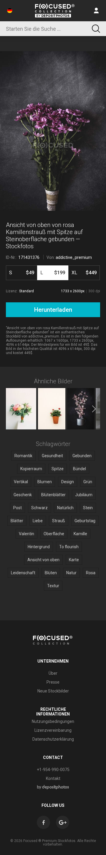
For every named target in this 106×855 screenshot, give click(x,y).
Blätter (17, 520)
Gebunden (82, 455)
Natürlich (65, 507)
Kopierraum (31, 468)
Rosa (90, 572)
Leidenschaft (23, 572)
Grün (87, 481)
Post (17, 507)
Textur (53, 585)
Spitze (58, 468)
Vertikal (21, 481)
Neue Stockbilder (53, 691)
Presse (53, 682)
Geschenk (23, 494)
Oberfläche (54, 533)
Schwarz (39, 507)
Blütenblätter (53, 494)
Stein (88, 507)
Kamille (80, 533)
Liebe (38, 520)
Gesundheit (52, 455)
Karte (74, 559)
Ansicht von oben (43, 559)
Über (53, 673)
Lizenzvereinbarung (53, 730)
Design (67, 481)
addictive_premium (74, 257)
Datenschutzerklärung (53, 739)
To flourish (69, 546)
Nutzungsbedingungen (53, 721)
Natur (71, 572)
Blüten (51, 572)
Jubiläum (83, 494)
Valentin (26, 533)
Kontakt (53, 778)
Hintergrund (39, 546)
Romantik (23, 455)
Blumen (44, 481)
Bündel (79, 468)
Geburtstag (84, 520)
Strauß (58, 520)
